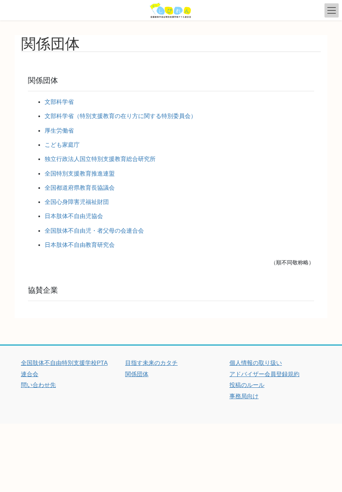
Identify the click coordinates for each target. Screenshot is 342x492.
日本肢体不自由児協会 (74, 216)
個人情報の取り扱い (255, 362)
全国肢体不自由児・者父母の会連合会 (94, 230)
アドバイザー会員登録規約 (264, 374)
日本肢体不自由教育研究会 (80, 244)
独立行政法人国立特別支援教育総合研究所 (100, 159)
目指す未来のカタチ (151, 362)
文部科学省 (59, 101)
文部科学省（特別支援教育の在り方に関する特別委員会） (120, 116)
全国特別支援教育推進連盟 (80, 173)
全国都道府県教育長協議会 (80, 187)
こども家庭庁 (62, 144)
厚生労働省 (59, 130)
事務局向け (244, 396)
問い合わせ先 (38, 385)
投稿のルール (246, 385)
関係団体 (136, 374)
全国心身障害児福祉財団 (77, 201)
